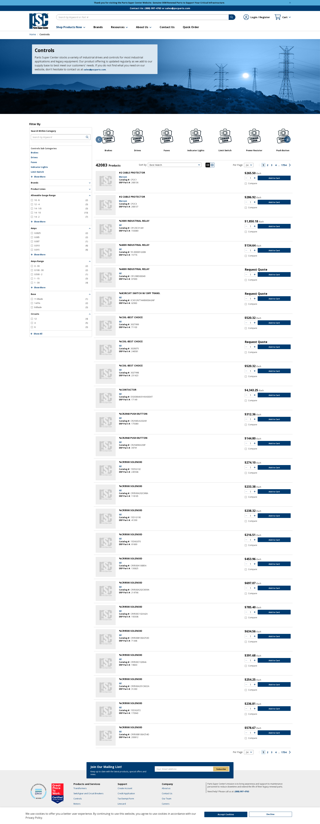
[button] (70, 27)
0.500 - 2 (61, 274)
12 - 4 (61, 204)
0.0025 (61, 233)
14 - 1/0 (61, 208)
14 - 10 (61, 212)
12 (61, 318)
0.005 (61, 237)
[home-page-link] (38, 21)
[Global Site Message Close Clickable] (290, 3)
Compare (252, 183)
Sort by (142, 164)
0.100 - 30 (61, 270)
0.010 (61, 245)
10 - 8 (61, 200)
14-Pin (61, 303)
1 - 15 (61, 278)
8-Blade (61, 307)
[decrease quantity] (246, 178)
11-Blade (61, 299)
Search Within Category (43, 131)
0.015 (61, 249)
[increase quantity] (254, 178)
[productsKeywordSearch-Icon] (87, 137)
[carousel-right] (287, 139)
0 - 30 (61, 266)
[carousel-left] (99, 139)
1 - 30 (61, 282)
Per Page (238, 164)
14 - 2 (61, 216)
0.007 (61, 241)
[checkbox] (59, 200)
